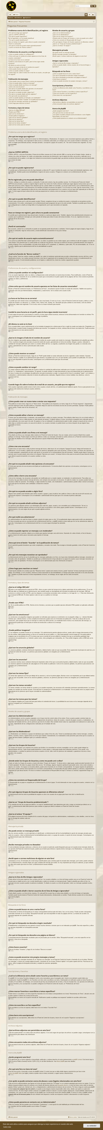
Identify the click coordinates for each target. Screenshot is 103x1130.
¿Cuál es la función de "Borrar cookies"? (20, 47)
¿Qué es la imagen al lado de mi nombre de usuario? (23, 67)
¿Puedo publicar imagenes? (16, 115)
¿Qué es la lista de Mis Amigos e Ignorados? (65, 63)
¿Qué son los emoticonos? (16, 114)
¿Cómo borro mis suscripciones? (62, 95)
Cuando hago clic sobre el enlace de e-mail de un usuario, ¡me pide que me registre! (29, 73)
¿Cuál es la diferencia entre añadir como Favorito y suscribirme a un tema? (72, 88)
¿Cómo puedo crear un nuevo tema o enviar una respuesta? (25, 81)
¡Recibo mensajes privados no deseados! (64, 54)
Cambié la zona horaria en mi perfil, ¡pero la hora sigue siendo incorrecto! (26, 62)
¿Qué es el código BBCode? (16, 110)
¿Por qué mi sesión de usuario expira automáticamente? (24, 45)
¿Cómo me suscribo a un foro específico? (64, 93)
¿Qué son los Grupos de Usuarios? (62, 36)
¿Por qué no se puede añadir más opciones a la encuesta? (25, 88)
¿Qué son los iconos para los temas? (19, 125)
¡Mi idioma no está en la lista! (17, 65)
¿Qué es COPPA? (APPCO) (16, 34)
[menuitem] (86, 14)
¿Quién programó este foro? (60, 111)
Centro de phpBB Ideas (15, 1073)
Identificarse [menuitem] (90, 15)
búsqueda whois (62, 1085)
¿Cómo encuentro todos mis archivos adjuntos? (66, 104)
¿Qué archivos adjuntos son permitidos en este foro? (67, 102)
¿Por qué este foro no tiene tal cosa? (63, 113)
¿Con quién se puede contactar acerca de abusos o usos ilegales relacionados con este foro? (71, 115)
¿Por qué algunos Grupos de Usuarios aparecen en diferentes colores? (73, 42)
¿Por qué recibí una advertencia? (18, 96)
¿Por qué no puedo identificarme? (18, 40)
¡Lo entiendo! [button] (91, 1125)
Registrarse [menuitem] (93, 15)
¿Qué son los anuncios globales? (18, 117)
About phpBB (60, 1061)
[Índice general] (11, 6)
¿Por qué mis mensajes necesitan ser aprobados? (23, 101)
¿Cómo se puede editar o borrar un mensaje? (21, 83)
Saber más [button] (7, 1127)
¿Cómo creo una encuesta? (16, 87)
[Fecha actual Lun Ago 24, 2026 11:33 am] (93, 22)
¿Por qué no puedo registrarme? (17, 36)
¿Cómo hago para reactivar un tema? (19, 103)
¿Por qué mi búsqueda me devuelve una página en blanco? (69, 77)
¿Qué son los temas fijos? (16, 121)
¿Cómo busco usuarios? (59, 79)
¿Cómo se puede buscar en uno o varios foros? (66, 73)
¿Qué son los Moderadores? (60, 34)
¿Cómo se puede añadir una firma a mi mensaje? (22, 85)
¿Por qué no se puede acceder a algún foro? (21, 92)
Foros (16, 14)
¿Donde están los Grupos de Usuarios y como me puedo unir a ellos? (72, 38)
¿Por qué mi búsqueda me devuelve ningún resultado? (68, 75)
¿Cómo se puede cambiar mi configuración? (21, 54)
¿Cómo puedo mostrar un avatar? (18, 69)
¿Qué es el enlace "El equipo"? (61, 45)
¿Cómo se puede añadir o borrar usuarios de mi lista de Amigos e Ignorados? (71, 66)
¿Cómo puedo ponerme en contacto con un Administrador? (69, 118)
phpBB (31, 330)
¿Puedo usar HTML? (14, 112)
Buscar (11, 17)
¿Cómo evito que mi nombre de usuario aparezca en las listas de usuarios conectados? (27, 57)
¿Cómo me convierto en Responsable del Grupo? (66, 40)
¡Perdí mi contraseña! (14, 44)
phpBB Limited (77, 1059)
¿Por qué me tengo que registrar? (18, 33)
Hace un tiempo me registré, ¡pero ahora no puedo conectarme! (26, 42)
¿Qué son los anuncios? (15, 119)
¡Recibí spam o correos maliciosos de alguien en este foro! (69, 56)
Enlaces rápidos (10, 15)
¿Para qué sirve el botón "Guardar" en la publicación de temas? (26, 99)
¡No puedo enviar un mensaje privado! (63, 52)
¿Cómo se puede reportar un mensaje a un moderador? (24, 98)
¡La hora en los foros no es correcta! (18, 60)
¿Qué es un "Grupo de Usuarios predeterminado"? (67, 44)
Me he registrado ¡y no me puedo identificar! (21, 38)
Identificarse (19, 17)
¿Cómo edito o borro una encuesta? (18, 90)
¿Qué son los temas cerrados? (17, 123)
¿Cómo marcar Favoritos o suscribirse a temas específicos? (70, 91)
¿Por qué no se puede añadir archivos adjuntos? (22, 94)
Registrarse (28, 17)
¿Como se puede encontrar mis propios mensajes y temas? (69, 81)
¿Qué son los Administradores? (61, 33)
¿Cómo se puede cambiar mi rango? (18, 71)
